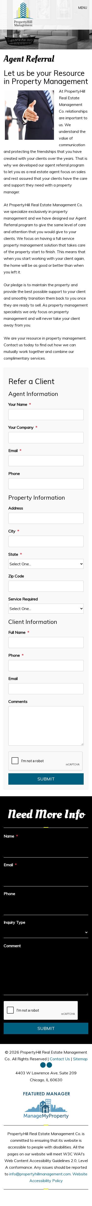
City (11, 531)
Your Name (17, 404)
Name (9, 836)
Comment (12, 945)
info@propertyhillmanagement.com (40, 1173)
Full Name (17, 632)
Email (13, 450)
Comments (17, 701)
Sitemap (80, 1058)
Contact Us (60, 1058)
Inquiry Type (14, 922)
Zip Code (16, 575)
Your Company (21, 427)
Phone (14, 473)
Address (15, 508)
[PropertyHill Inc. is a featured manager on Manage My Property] (46, 1104)
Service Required (23, 598)
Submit (46, 779)
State (13, 554)
